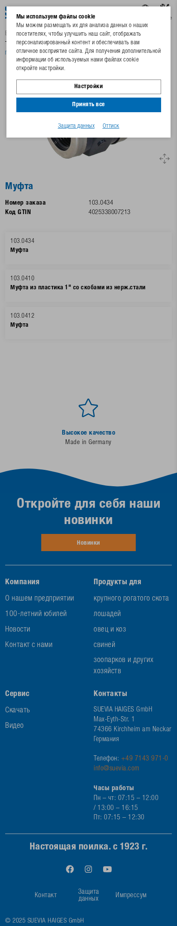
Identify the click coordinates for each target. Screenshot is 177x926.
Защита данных (76, 126)
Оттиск (111, 126)
